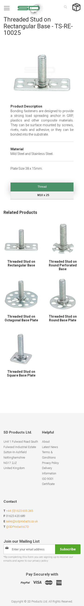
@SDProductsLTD (17, 526)
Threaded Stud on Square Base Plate (21, 373)
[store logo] (23, 8)
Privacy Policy (50, 463)
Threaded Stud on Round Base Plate (63, 318)
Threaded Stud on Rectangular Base (21, 263)
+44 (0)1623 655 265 (19, 511)
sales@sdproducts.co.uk (22, 521)
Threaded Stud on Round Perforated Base (63, 265)
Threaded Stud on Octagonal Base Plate (21, 318)
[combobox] (64, 7)
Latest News (50, 447)
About (46, 441)
